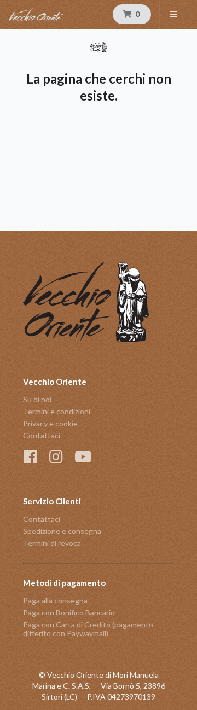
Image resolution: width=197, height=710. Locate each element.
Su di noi (37, 399)
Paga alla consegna (55, 600)
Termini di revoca (52, 543)
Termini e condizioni (56, 411)
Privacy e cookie (50, 423)
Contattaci (41, 435)
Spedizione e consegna (62, 531)
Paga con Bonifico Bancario (69, 612)
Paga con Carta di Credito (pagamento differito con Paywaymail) (88, 629)
